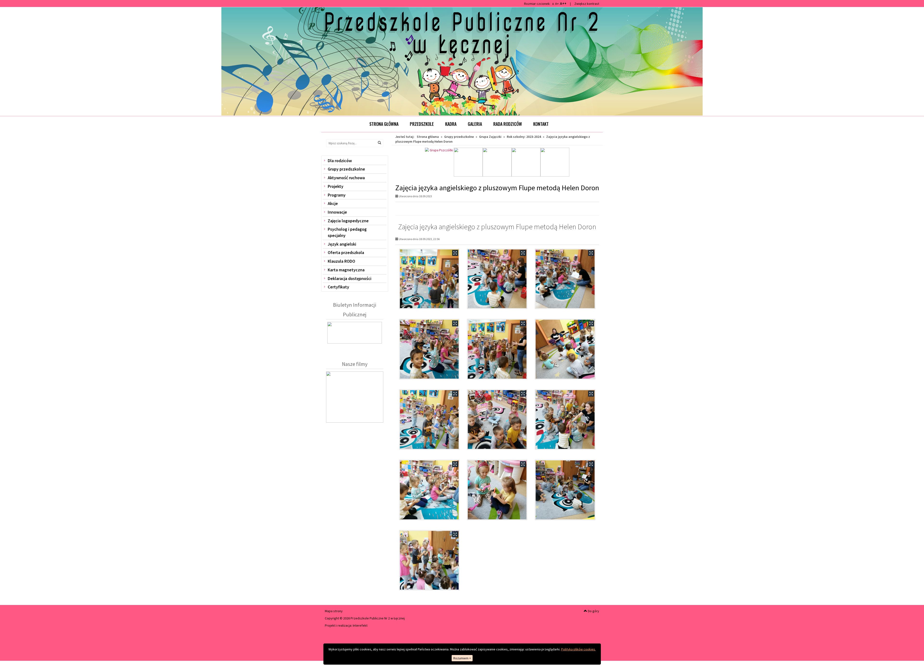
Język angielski (342, 244)
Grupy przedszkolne (346, 169)
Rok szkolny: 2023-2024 (524, 136)
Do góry (593, 611)
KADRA (450, 124)
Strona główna (383, 124)
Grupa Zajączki (490, 136)
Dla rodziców (340, 160)
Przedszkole (422, 124)
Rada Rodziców (507, 124)
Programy (337, 195)
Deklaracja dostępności (349, 278)
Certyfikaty (338, 287)
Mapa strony (334, 611)
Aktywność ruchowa (346, 177)
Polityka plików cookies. (578, 649)
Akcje (333, 203)
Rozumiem (462, 658)
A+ (557, 3)
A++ (563, 3)
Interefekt (360, 625)
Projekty (335, 186)
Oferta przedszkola (346, 252)
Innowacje (337, 212)
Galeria (475, 124)
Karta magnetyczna (346, 270)
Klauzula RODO (341, 261)
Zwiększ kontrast (586, 3)
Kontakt (541, 124)
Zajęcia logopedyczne (348, 220)
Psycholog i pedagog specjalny (347, 232)
